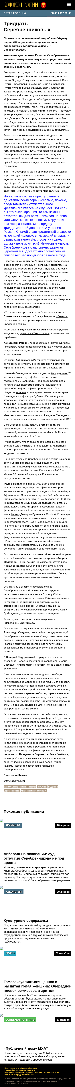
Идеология (13, 891)
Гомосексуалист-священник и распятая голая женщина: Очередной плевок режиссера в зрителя (37, 986)
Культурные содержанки (26, 921)
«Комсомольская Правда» (32, 283)
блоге (14, 514)
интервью (33, 636)
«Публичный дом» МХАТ (26, 1048)
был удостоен (59, 373)
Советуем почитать (20, 1019)
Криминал (12, 825)
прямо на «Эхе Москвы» (34, 333)
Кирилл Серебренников (15, 787)
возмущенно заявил (40, 660)
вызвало (21, 392)
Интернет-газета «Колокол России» (21, 1068)
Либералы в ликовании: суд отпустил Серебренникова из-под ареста (34, 858)
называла (53, 329)
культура (42, 787)
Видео (10, 953)
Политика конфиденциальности (19, 1075)
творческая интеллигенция (33, 791)
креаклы (32, 787)
